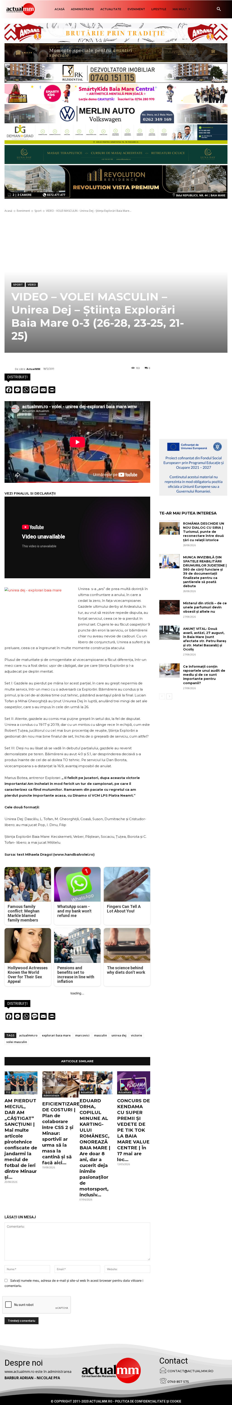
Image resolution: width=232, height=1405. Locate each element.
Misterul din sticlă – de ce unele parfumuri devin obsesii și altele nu (205, 607)
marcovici (82, 1035)
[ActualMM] (10, 369)
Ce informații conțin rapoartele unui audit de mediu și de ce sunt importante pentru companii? (204, 674)
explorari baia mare (56, 1035)
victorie (136, 1035)
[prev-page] (162, 696)
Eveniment (23, 211)
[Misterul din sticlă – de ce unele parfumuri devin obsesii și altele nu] (169, 607)
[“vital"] (193, 467)
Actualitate (87, 1092)
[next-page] (169, 696)
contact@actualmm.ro (190, 1371)
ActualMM (33, 369)
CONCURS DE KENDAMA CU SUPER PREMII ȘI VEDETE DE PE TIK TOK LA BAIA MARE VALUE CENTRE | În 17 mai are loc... (133, 1130)
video (32, 284)
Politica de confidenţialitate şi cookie (148, 1401)
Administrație (51, 1095)
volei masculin (16, 1042)
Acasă (8, 211)
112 (8, 1092)
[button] (218, 9)
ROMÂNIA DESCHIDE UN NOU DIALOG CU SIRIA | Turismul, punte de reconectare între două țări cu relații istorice (203, 532)
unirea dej (118, 1035)
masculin (100, 1035)
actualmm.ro (28, 1035)
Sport (37, 211)
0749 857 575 (178, 1382)
